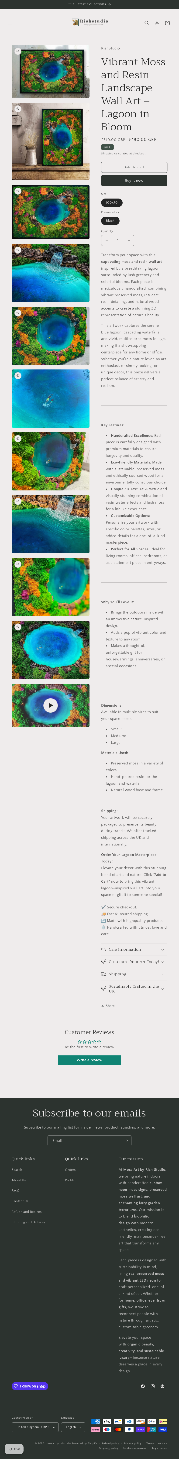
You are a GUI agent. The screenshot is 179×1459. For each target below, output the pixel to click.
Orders (70, 1170)
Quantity (107, 231)
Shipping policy (109, 1448)
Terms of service (156, 1443)
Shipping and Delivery (28, 1222)
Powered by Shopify (84, 1443)
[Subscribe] (126, 1140)
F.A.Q (16, 1191)
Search (17, 1170)
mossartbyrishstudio (58, 1443)
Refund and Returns (27, 1212)
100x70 (112, 203)
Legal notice (159, 1448)
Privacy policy (133, 1443)
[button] (10, 23)
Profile (70, 1180)
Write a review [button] (89, 1060)
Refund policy (110, 1443)
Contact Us (20, 1201)
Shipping (107, 153)
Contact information (135, 1448)
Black (110, 221)
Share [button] (110, 1006)
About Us (19, 1180)
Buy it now (134, 181)
